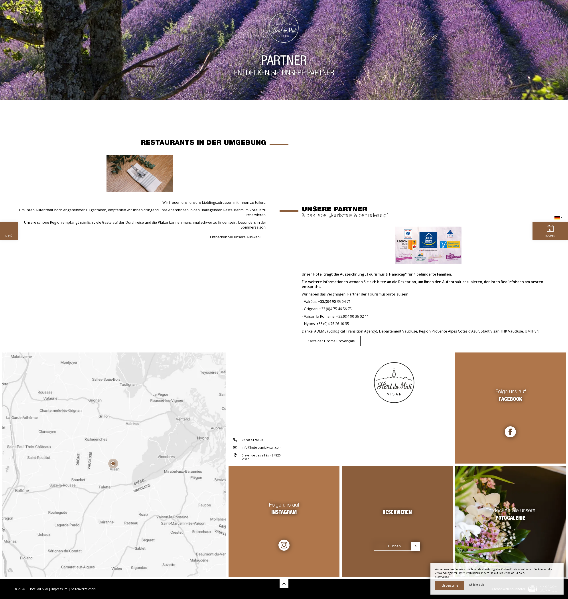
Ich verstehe (449, 585)
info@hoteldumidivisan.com (262, 447)
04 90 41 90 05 (252, 440)
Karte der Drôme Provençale (331, 341)
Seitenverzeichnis (83, 589)
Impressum (59, 589)
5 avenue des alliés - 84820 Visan (261, 457)
